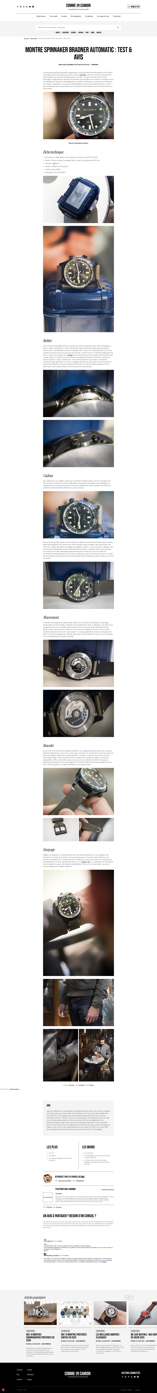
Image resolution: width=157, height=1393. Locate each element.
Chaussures (65, 32)
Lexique (29, 1379)
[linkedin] (33, 7)
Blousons (80, 32)
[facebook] (17, 7)
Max (82, 1176)
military (84, 862)
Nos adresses (89, 16)
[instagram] (20, 7)
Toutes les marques (107, 1189)
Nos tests (64, 16)
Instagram (80, 1181)
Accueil (26, 38)
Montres (99, 32)
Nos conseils (53, 16)
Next (131, 1298)
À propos (19, 1369)
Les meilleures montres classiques (107, 1336)
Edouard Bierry (14, 1089)
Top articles (116, 16)
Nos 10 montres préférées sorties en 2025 (74, 1336)
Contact (29, 1369)
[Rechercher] (118, 27)
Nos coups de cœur (103, 16)
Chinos (92, 32)
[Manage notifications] (3, 1389)
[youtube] (30, 7)
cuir (54, 163)
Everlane (71, 1085)
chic (88, 862)
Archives (19, 1379)
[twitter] (27, 7)
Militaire (49, 1207)
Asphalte (81, 1085)
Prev (127, 1298)
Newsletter (135, 6)
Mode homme (41, 16)
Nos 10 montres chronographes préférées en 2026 (40, 1337)
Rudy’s (92, 1085)
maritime (82, 75)
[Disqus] (78, 1260)
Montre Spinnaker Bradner (78, 143)
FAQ (18, 1374)
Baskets (58, 32)
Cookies (137, 1390)
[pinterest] (24, 7)
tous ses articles (65, 1181)
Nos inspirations (76, 16)
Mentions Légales (126, 1390)
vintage (70, 355)
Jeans (87, 32)
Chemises (73, 32)
